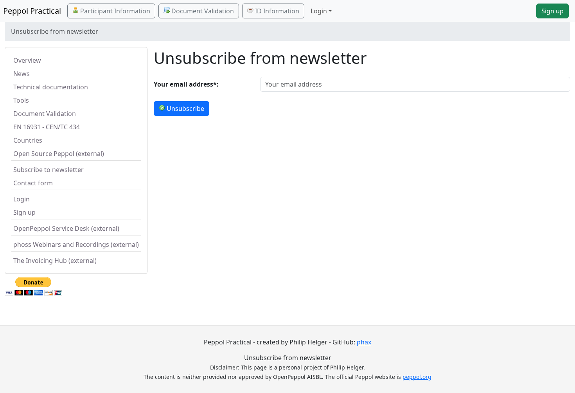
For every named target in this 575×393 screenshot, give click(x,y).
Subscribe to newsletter (48, 169)
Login (21, 199)
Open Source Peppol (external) (58, 153)
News (21, 73)
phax (364, 342)
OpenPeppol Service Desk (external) (66, 228)
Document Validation (202, 11)
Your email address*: (186, 84)
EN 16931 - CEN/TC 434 (46, 127)
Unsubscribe (184, 108)
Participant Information (114, 11)
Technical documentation (50, 87)
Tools (21, 100)
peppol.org (416, 376)
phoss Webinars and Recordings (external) (76, 244)
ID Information (276, 11)
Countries (27, 140)
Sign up (552, 11)
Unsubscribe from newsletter (287, 357)
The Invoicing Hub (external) (55, 260)
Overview (27, 60)
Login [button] (319, 11)
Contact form (33, 183)
